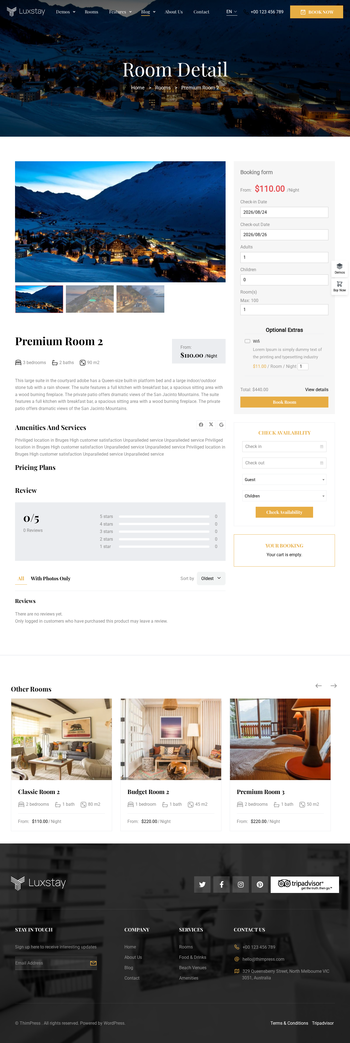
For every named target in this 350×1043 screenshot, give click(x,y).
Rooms (91, 11)
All (21, 578)
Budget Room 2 (148, 791)
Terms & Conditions (289, 1023)
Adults (246, 247)
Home (138, 87)
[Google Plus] (221, 425)
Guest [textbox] (250, 479)
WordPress (114, 1023)
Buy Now (339, 290)
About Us (133, 957)
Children (248, 269)
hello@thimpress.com (263, 959)
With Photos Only (51, 578)
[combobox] (231, 12)
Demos (63, 11)
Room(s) (248, 292)
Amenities (188, 978)
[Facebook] (201, 425)
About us (174, 11)
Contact (201, 11)
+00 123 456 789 (267, 11)
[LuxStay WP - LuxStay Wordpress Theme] (26, 12)
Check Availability (284, 512)
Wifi (256, 341)
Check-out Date (255, 224)
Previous (26, 222)
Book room (284, 402)
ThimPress (30, 1023)
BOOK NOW (321, 12)
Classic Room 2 (39, 791)
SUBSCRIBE (93, 963)
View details (316, 389)
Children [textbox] (252, 496)
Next (214, 222)
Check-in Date (253, 201)
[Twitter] (211, 425)
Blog (145, 11)
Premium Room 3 (261, 791)
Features (117, 11)
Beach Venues (192, 967)
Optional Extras (284, 330)
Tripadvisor (323, 1023)
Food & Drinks (192, 957)
